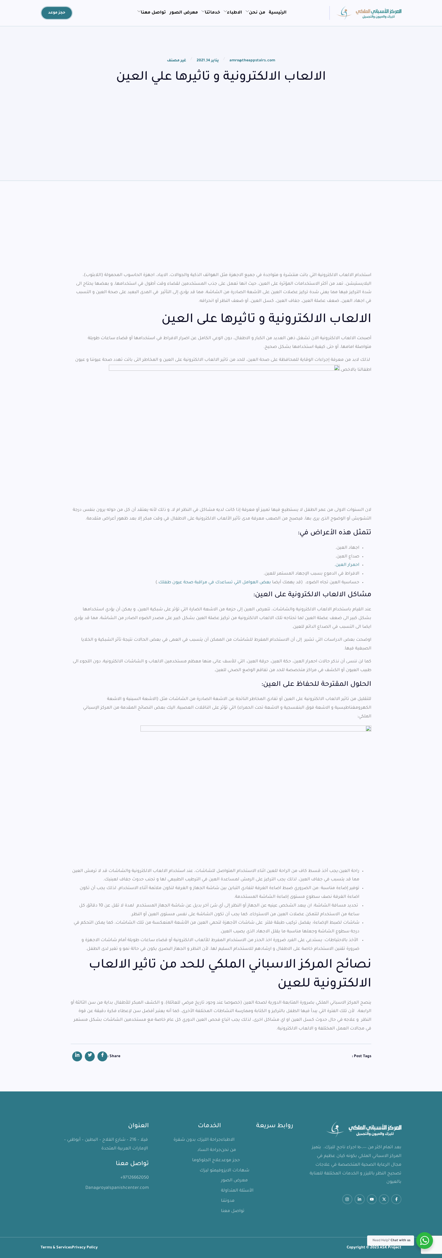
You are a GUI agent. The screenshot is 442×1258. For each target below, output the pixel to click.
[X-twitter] (384, 1199)
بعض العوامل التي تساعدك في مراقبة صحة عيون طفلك (214, 582)
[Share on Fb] (102, 1056)
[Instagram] (347, 1199)
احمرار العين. (346, 565)
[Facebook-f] (396, 1199)
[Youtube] (372, 1199)
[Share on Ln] (77, 1056)
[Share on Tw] (90, 1056)
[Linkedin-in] (360, 1199)
